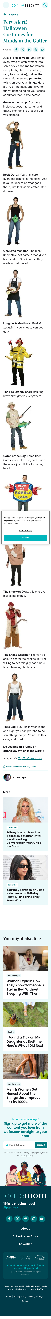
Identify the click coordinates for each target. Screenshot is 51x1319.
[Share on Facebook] (16, 49)
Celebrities (12, 827)
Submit (41, 1145)
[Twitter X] (17, 1218)
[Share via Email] (42, 49)
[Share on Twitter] (22, 49)
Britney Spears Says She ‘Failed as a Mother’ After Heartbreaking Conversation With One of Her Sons (25, 839)
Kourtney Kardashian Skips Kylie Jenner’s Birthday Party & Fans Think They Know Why (25, 895)
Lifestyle (13, 14)
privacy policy (27, 1155)
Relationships (14, 976)
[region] (25, 527)
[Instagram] (33, 1218)
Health (11, 1032)
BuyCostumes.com (30, 758)
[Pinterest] (25, 1218)
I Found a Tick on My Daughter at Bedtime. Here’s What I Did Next (25, 1041)
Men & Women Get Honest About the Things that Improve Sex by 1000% (23, 1095)
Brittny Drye (19, 777)
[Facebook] (9, 1218)
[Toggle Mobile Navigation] (6, 5)
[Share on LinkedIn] (29, 49)
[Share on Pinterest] (35, 49)
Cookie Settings (25, 531)
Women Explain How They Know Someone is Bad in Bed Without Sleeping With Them (25, 987)
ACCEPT (25, 538)
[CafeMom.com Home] (25, 5)
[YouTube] (42, 1218)
